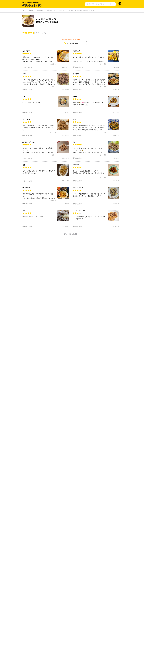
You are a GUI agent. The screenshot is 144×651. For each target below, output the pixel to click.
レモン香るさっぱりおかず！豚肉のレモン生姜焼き (73, 10)
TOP (23, 10)
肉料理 (31, 10)
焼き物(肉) (39, 10)
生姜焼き (49, 10)
